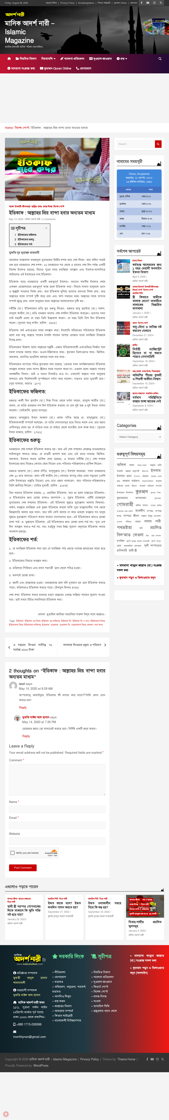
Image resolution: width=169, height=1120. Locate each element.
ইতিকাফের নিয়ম (16, 624)
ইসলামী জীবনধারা (22, 206)
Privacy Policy (67, 3)
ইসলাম (156, 470)
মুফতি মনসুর (156, 541)
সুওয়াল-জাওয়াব (102, 59)
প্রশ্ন (122, 59)
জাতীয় (135, 345)
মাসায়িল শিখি (138, 293)
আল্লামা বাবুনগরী (132, 471)
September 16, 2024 (143, 383)
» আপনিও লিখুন (61, 996)
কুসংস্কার (158, 498)
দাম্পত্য (150, 510)
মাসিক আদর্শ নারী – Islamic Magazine (53, 1059)
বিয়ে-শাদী (11, 902)
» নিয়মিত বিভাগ (100, 972)
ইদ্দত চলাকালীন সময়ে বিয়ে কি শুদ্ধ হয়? (104, 905)
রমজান (90, 624)
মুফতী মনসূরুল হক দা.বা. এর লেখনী (143, 914)
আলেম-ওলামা (142, 465)
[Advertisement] (84, 98)
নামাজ (138, 521)
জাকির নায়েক (142, 505)
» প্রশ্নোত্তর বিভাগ (62, 1006)
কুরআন (142, 492)
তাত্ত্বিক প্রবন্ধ (37, 206)
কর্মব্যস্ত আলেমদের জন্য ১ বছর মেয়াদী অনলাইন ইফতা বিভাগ (147, 268)
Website (14, 834)
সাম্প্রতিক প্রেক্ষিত (152, 393)
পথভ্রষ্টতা (124, 527)
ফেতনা (138, 534)
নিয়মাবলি (47, 59)
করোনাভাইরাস (147, 481)
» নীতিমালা (58, 972)
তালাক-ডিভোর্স (138, 287)
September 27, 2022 (58, 912)
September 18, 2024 (143, 361)
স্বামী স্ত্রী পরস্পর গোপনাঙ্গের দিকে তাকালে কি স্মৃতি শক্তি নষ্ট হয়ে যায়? (24, 910)
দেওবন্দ (119, 522)
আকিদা (121, 465)
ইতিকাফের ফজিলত (32, 624)
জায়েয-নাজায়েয (139, 393)
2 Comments (49, 219)
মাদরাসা (134, 3)
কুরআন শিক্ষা (156, 493)
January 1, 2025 (141, 313)
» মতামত (57, 982)
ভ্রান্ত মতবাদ (156, 535)
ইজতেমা (145, 471)
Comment (16, 760)
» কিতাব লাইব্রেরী (62, 1016)
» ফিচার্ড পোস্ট (99, 987)
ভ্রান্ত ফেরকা (137, 371)
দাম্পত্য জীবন (131, 516)
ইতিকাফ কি (66, 621)
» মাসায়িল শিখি (100, 1006)
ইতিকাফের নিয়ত (98, 621)
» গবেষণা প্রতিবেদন (102, 977)
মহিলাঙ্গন (145, 909)
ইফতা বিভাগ (137, 261)
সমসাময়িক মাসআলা (132, 545)
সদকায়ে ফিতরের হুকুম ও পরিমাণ (82, 645)
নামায (148, 521)
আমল (11, 206)
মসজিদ (120, 541)
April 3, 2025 (139, 276)
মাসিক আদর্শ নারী (32, 219)
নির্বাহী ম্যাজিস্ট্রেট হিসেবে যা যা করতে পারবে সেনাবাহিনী (147, 353)
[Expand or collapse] (46, 228)
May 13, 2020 (16, 219)
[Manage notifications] (6, 1114)
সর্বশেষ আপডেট (129, 251)
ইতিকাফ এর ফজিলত (51, 621)
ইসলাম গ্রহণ (124, 476)
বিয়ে (147, 536)
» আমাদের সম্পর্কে (62, 1011)
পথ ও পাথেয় (147, 900)
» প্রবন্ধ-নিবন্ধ (99, 996)
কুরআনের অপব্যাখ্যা (131, 498)
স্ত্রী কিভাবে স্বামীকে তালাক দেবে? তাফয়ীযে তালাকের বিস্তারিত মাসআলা (147, 302)
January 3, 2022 (137, 930)
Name (14, 802)
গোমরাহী (125, 504)
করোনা (145, 476)
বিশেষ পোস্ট (58, 206)
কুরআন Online (120, 3)
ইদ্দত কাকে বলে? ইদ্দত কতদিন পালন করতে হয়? (64, 905)
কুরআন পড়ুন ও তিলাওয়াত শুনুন (137, 577)
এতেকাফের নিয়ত (78, 624)
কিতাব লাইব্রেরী (104, 3)
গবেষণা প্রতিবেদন (73, 59)
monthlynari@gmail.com (29, 1037)
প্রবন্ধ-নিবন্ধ (47, 206)
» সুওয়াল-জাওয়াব (101, 982)
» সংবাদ (96, 1001)
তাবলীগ (140, 511)
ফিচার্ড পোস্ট (137, 290)
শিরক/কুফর (156, 371)
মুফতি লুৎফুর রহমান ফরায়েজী (138, 541)
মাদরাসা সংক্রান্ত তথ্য (22, 68)
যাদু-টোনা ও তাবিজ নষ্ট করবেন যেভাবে (147, 329)
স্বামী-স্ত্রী (133, 550)
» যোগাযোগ (59, 977)
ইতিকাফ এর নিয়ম (32, 621)
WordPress (41, 1065)
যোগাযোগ (85, 68)
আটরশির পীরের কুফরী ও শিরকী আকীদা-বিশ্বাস (147, 377)
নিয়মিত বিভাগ (27, 59)
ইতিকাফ (19, 621)
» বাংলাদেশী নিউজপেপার (66, 1020)
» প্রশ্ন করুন (58, 1001)
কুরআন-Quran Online (57, 68)
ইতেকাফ (45, 624)
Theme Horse (126, 1059)
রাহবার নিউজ (51, 3)
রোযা (119, 545)
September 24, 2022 (99, 912)
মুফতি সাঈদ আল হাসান (35, 717)
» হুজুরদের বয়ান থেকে (104, 1011)
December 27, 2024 (143, 335)
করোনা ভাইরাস (131, 481)
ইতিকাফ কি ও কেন (81, 621)
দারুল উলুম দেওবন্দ (151, 515)
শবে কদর (98, 624)
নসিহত (128, 521)
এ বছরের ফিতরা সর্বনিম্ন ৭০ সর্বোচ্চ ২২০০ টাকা (32, 647)
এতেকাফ (54, 624)
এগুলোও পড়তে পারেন (21, 886)
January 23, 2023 (16, 919)
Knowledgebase (86, 3)
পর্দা (141, 528)
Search (158, 144)
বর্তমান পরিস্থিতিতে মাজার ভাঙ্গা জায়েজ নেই (147, 399)
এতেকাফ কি (64, 624)
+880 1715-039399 (28, 1024)
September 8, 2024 (143, 405)
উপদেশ (137, 476)
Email (14, 818)
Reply (23, 707)
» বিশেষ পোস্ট (99, 991)
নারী (158, 521)
